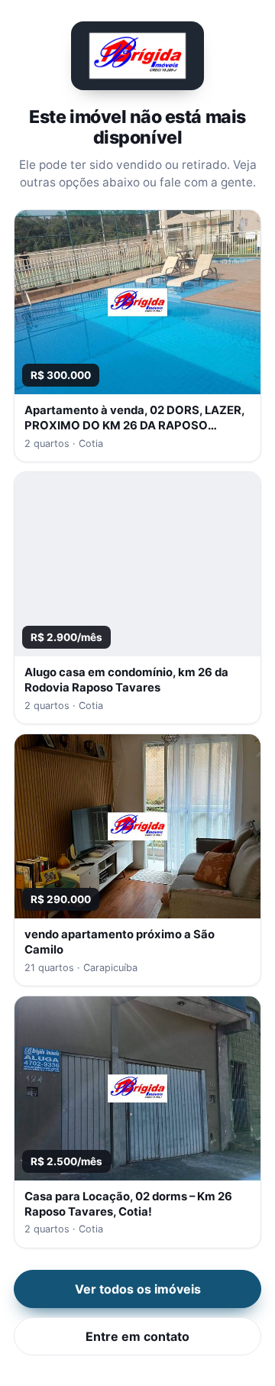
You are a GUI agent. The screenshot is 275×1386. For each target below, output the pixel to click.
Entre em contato (137, 1336)
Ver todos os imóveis (138, 1289)
